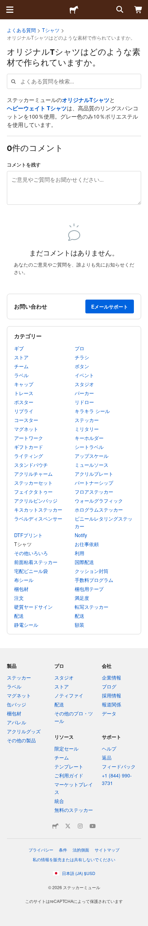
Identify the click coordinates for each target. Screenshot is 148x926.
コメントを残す (24, 164)
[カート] (138, 9)
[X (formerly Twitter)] (68, 826)
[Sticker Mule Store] (55, 826)
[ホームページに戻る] (74, 9)
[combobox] (74, 81)
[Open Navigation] (9, 9)
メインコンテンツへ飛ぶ (5, 5)
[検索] (119, 9)
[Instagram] (80, 826)
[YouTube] (92, 826)
